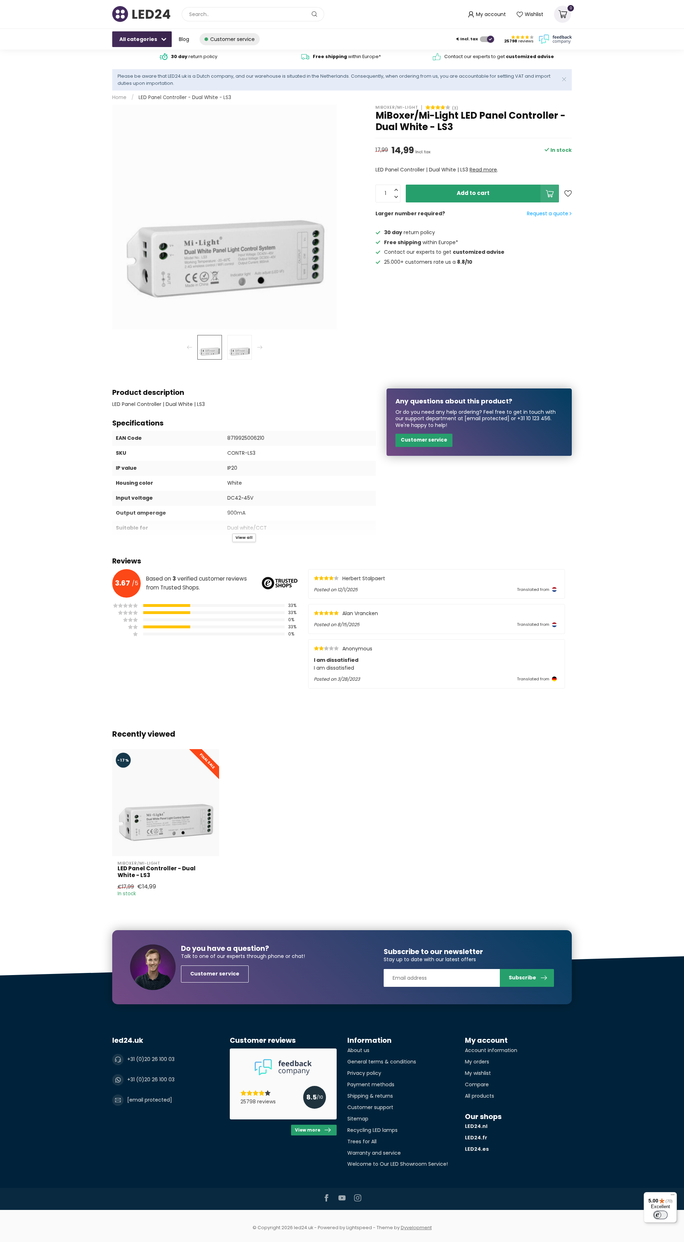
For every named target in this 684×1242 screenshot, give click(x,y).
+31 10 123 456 (533, 418)
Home (119, 97)
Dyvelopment (416, 1228)
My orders (477, 1061)
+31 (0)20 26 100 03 (151, 1059)
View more (307, 1130)
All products (479, 1095)
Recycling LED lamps (372, 1130)
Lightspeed (359, 1228)
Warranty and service (374, 1152)
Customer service (424, 440)
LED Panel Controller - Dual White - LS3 (185, 97)
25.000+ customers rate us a (428, 262)
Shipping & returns (370, 1095)
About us (358, 1050)
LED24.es (477, 1149)
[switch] (660, 1215)
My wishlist (478, 1073)
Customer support (370, 1107)
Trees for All (362, 1141)
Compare (477, 1084)
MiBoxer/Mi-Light (396, 107)
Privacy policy (364, 1073)
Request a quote (548, 213)
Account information (491, 1050)
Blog (184, 39)
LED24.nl (476, 1126)
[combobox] (253, 14)
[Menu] (672, 1196)
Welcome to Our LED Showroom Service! (397, 1164)
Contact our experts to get (499, 56)
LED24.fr (476, 1137)
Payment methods (370, 1084)
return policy (194, 56)
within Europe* (347, 56)
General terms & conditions (381, 1061)
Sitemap (357, 1118)
